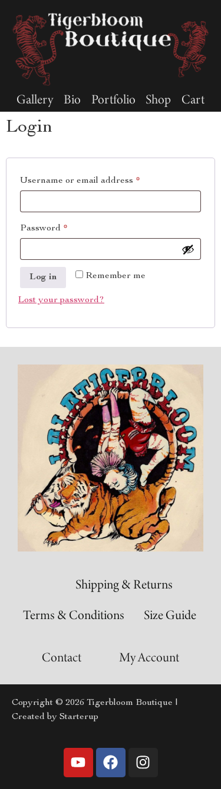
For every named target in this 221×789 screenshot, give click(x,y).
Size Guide (170, 614)
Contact (61, 657)
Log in (43, 277)
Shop (158, 99)
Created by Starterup (55, 717)
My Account (149, 657)
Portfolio (113, 99)
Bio (72, 99)
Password (63, 226)
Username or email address (99, 179)
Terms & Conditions (73, 614)
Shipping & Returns (124, 584)
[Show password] (188, 249)
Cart (193, 99)
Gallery (35, 99)
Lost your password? (61, 300)
